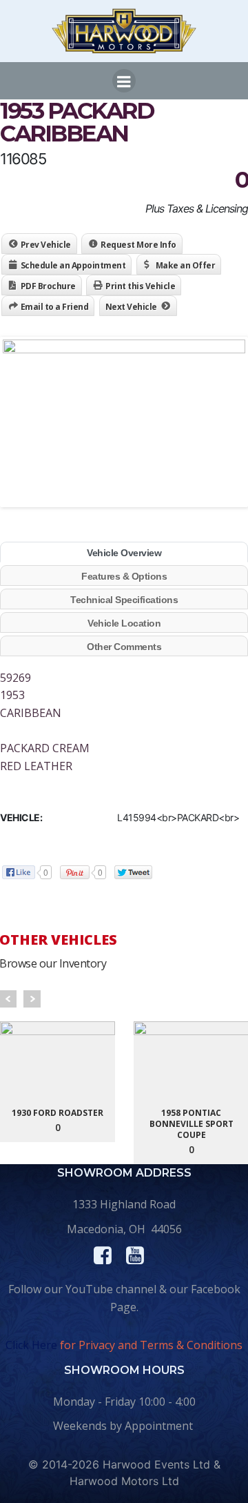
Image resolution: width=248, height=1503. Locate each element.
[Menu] (124, 80)
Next (32, 999)
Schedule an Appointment (73, 265)
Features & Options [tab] (124, 576)
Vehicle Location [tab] (124, 623)
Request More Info (138, 244)
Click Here (31, 1345)
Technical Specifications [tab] (124, 599)
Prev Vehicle (46, 244)
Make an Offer (186, 265)
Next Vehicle (131, 307)
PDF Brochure (48, 286)
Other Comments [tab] (124, 646)
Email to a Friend (55, 307)
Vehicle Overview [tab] (124, 552)
